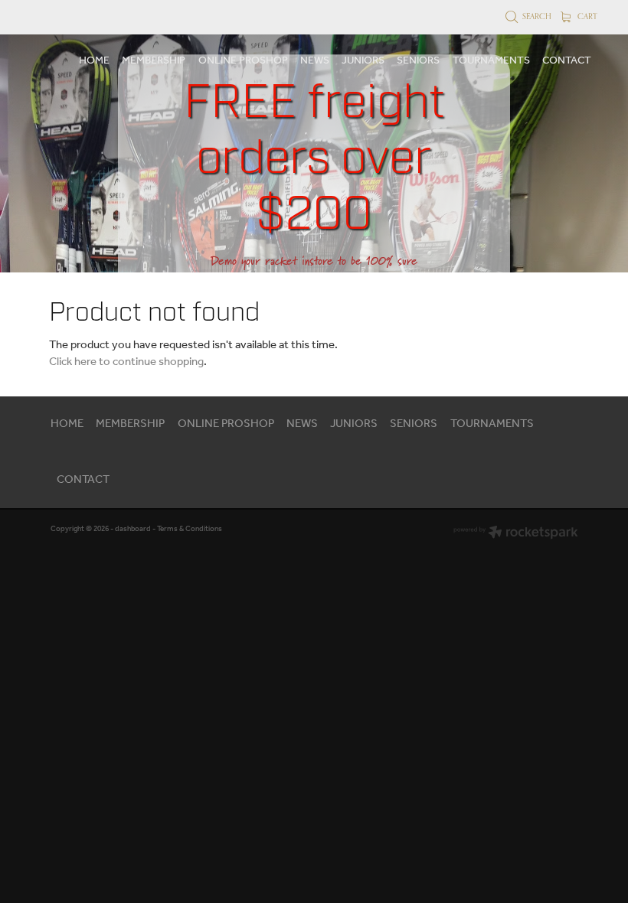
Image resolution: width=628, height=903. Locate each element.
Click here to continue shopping (126, 362)
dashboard (133, 529)
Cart (586, 16)
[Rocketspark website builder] (515, 534)
